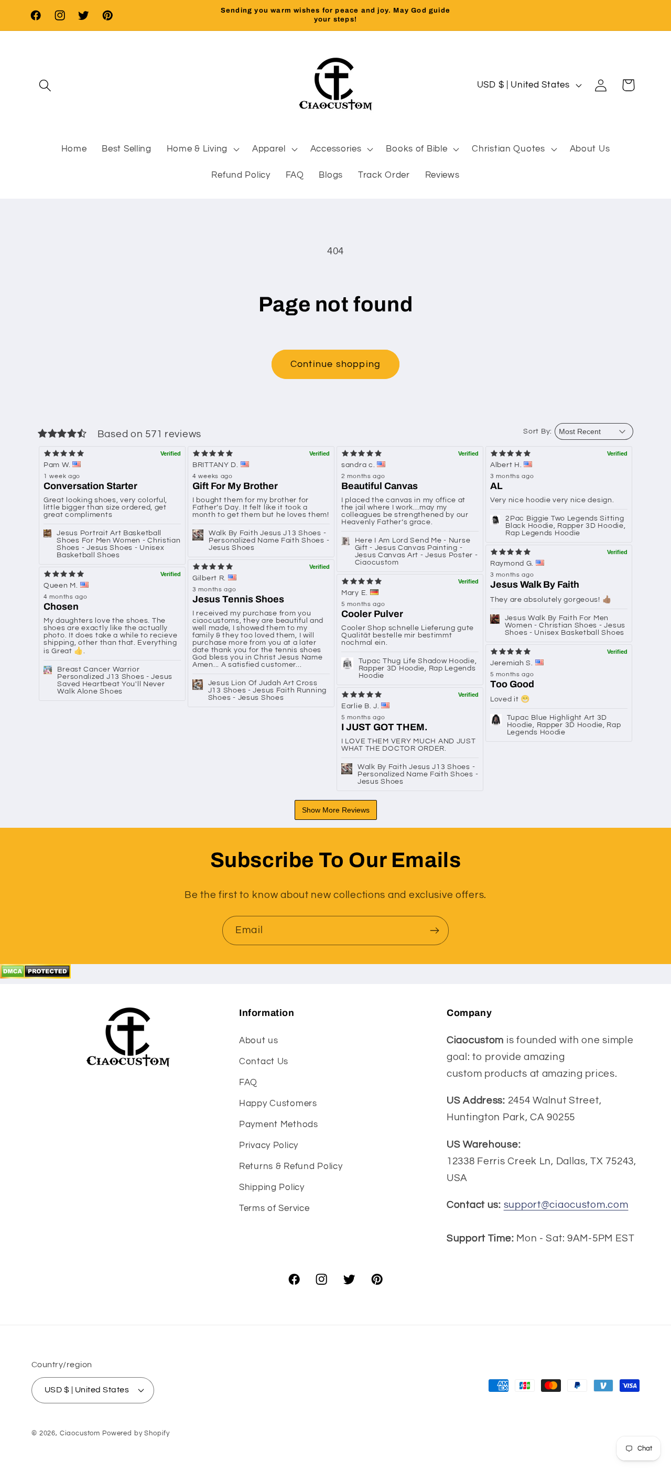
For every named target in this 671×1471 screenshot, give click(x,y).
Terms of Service (274, 1208)
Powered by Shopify (136, 1433)
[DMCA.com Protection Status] (35, 975)
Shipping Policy (272, 1187)
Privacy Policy (268, 1145)
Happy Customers (278, 1103)
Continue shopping (335, 364)
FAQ (248, 1082)
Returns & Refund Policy (291, 1166)
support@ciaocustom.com (566, 1204)
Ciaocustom (80, 1433)
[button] (45, 85)
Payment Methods (278, 1124)
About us (258, 1040)
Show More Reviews (336, 810)
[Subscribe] (434, 930)
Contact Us (263, 1061)
